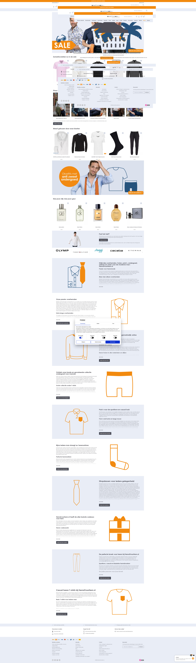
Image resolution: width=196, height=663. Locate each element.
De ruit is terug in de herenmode (134, 118)
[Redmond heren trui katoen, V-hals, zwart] (79, 143)
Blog (104, 93)
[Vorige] (53, 252)
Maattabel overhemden (104, 99)
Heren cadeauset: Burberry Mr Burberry (134, 227)
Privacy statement (104, 98)
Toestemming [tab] (82, 323)
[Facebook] (78, 105)
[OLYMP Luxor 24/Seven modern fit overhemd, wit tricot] (61, 143)
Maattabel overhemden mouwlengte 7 (104, 101)
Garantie (85, 96)
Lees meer (101, 286)
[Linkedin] (82, 105)
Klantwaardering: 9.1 (55, 2)
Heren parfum (61, 227)
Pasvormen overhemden (83, 78)
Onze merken (104, 90)
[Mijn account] (53, 6)
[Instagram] (84, 105)
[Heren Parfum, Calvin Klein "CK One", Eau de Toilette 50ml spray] (79, 213)
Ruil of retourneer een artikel (90, 631)
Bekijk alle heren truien (104, 360)
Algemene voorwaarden (104, 95)
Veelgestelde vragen (123, 90)
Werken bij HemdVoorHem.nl (123, 93)
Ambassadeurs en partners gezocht (122, 98)
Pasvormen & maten (89, 73)
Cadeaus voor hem (85, 99)
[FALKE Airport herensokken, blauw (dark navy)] (116, 143)
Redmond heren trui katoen (80, 156)
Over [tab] (113, 323)
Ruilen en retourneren (86, 95)
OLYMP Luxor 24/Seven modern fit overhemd (61, 156)
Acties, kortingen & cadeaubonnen (122, 89)
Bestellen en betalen (81, 87)
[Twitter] (80, 105)
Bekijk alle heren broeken (105, 578)
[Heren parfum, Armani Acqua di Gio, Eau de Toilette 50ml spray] (61, 213)
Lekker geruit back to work (80, 118)
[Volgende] (142, 252)
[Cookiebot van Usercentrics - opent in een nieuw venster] (80, 320)
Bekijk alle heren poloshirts (105, 433)
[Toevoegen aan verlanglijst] (68, 133)
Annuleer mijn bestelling (108, 78)
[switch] (92, 338)
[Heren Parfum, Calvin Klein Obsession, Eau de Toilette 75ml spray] (116, 213)
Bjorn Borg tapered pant (134, 156)
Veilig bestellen (85, 90)
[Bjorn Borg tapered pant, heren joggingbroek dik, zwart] (134, 143)
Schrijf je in (147, 92)
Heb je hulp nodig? (138, 73)
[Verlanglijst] (55, 6)
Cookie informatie (104, 96)
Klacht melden (123, 95)
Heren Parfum (79, 227)
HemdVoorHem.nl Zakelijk (123, 99)
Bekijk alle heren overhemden (63, 323)
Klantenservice (141, 2)
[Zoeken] (136, 16)
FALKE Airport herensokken (116, 156)
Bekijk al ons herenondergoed (63, 397)
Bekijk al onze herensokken (62, 469)
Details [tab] (98, 323)
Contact (116, 87)
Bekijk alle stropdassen (104, 505)
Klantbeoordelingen (85, 98)
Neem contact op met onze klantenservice (125, 631)
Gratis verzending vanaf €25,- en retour (85, 89)
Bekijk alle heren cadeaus (62, 542)
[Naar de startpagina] (98, 6)
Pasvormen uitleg (66, 71)
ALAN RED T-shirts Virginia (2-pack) (98, 156)
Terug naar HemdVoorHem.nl (113, 62)
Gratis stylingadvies (122, 96)
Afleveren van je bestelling (85, 93)
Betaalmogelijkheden (86, 92)
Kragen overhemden (104, 92)
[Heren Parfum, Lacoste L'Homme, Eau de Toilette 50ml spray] (98, 213)
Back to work (116, 118)
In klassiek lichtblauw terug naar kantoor (98, 118)
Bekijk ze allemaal (57, 123)
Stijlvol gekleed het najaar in (61, 118)
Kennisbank (104, 89)
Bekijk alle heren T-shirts (61, 614)
